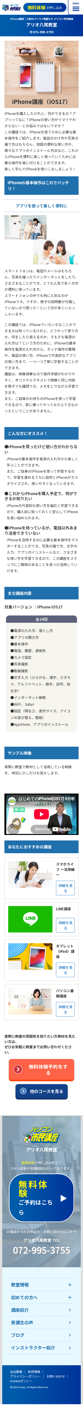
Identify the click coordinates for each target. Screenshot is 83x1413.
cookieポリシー (21, 1381)
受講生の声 (22, 1322)
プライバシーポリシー (25, 1376)
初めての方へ (24, 1297)
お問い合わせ (55, 1376)
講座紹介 (20, 1310)
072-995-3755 (41, 1250)
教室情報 (20, 1284)
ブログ (17, 1335)
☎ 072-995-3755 (41, 32)
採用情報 (34, 1371)
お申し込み (45, 7)
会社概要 (16, 1371)
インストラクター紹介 (33, 1347)
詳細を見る (65, 888)
